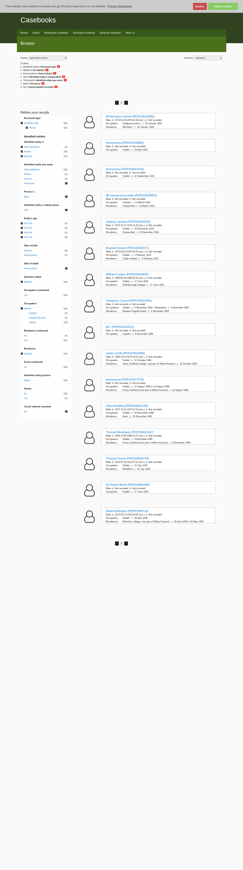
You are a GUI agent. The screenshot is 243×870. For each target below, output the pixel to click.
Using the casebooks (110, 32)
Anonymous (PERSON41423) (125, 169)
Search (36, 32)
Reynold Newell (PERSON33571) (127, 248)
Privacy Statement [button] (119, 6)
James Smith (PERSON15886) (125, 353)
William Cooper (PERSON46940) (127, 274)
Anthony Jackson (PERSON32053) (128, 221)
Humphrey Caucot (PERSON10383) (129, 300)
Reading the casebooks (56, 32)
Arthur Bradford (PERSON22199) (127, 405)
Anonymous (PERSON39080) (125, 142)
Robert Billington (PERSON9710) (127, 511)
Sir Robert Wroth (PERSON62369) (128, 484)
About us (130, 32)
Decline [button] (199, 6)
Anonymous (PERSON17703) (125, 379)
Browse (24, 32)
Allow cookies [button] (223, 6)
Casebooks (38, 20)
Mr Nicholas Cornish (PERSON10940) (130, 116)
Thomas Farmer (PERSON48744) (127, 458)
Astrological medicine (84, 32)
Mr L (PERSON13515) (120, 326)
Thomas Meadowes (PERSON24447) (130, 432)
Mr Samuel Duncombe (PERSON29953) (131, 195)
